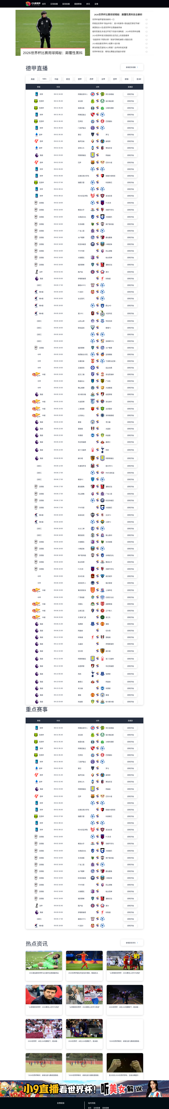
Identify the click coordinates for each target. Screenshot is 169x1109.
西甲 (91, 79)
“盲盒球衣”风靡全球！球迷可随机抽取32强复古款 (112, 40)
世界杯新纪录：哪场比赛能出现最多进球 (108, 52)
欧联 (127, 79)
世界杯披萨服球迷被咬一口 (103, 19)
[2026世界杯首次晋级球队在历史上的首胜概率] (149, 36)
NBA (44, 79)
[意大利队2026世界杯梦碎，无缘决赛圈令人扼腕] (125, 1075)
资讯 (88, 4)
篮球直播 (66, 4)
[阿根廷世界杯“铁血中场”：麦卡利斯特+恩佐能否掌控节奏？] (149, 24)
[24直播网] (33, 5)
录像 (96, 4)
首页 (44, 4)
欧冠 (68, 79)
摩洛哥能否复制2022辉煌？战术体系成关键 (109, 48)
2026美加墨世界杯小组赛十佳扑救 (106, 44)
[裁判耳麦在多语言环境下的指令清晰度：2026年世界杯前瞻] (149, 32)
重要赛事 (78, 4)
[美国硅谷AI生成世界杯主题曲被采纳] (149, 28)
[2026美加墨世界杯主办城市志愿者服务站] (44, 973)
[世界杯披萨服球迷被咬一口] (149, 20)
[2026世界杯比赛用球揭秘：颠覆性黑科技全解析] (53, 33)
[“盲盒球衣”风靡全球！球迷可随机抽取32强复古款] (149, 40)
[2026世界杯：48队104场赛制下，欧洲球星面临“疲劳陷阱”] (125, 1007)
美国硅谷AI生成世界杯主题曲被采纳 (107, 27)
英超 (32, 79)
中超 (56, 79)
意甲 (115, 79)
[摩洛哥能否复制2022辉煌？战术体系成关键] (149, 48)
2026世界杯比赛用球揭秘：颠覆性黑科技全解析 (118, 14)
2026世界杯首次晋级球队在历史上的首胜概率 (110, 36)
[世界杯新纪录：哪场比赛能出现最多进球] (149, 52)
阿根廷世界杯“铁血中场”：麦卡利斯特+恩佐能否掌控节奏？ (116, 23)
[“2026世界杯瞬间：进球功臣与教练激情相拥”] (125, 1041)
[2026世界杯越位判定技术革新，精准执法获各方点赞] (84, 973)
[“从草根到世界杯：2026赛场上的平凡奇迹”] (125, 973)
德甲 (80, 79)
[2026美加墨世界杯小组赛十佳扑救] (149, 44)
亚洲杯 (139, 79)
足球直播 (54, 4)
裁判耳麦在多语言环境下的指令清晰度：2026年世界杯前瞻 (116, 31)
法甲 (103, 79)
